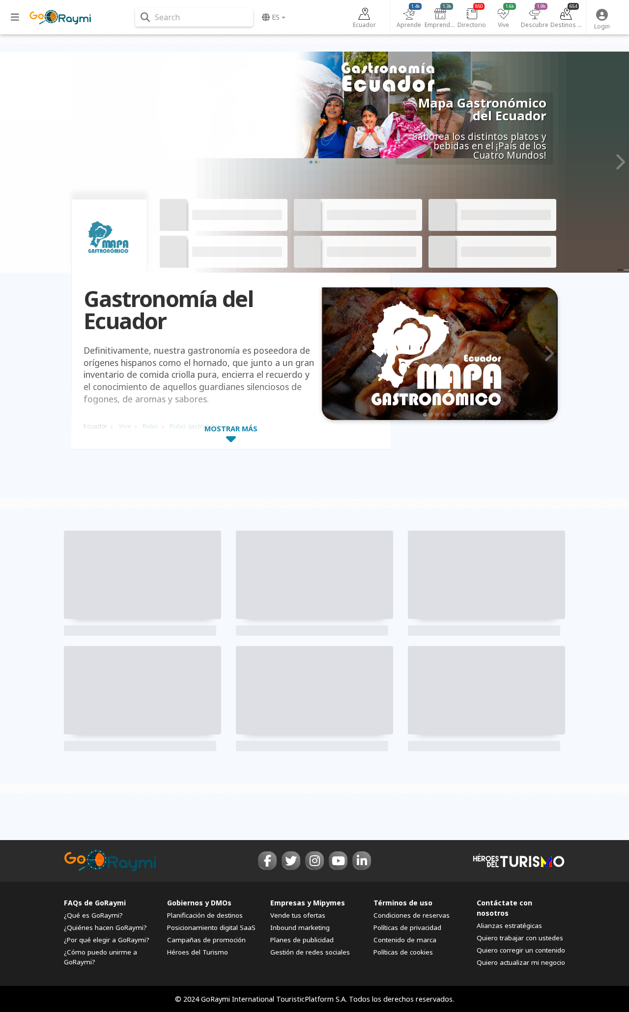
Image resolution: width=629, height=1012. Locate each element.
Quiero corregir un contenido (521, 950)
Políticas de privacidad (407, 927)
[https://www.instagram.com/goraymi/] (314, 860)
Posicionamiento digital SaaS (211, 927)
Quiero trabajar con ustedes (520, 937)
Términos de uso (402, 902)
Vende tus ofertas (297, 915)
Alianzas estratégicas (509, 925)
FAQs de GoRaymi (95, 902)
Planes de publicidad (302, 939)
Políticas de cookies (403, 952)
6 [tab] (455, 415)
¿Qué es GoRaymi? (93, 915)
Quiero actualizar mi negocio (521, 962)
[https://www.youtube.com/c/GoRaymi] (338, 860)
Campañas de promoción (206, 939)
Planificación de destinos (205, 915)
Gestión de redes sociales (310, 952)
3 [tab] (437, 415)
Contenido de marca (404, 939)
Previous (10, 162)
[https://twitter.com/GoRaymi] (291, 860)
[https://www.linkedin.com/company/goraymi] (361, 860)
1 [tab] (425, 415)
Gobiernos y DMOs (199, 902)
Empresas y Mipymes (307, 902)
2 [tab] (431, 415)
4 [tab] (443, 415)
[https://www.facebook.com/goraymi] (267, 860)
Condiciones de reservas (411, 915)
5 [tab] (449, 415)
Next (618, 162)
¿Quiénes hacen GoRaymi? (105, 927)
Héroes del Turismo (197, 952)
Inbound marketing (300, 927)
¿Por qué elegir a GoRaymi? (106, 939)
